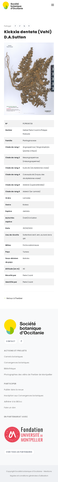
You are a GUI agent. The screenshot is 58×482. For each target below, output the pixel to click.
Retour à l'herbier (15, 298)
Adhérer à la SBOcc (13, 401)
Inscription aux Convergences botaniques (23, 395)
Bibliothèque (10, 368)
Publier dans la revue (13, 389)
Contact (10, 341)
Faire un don (10, 407)
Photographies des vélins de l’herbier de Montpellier (28, 374)
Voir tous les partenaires (19, 452)
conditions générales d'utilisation (33, 475)
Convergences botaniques (16, 362)
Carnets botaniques (13, 356)
